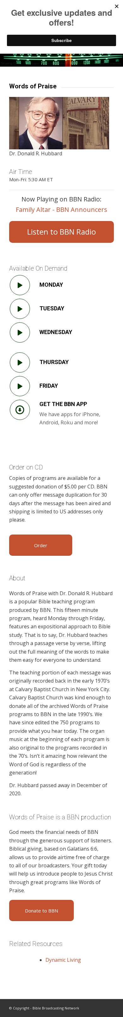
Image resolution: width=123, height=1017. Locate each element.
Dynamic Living (63, 959)
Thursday (54, 362)
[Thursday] (20, 362)
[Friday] (20, 386)
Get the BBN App (63, 404)
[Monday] (20, 285)
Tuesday (51, 308)
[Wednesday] (20, 332)
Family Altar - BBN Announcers (61, 209)
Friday (48, 385)
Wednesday (55, 332)
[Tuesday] (20, 309)
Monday (51, 284)
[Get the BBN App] (20, 410)
